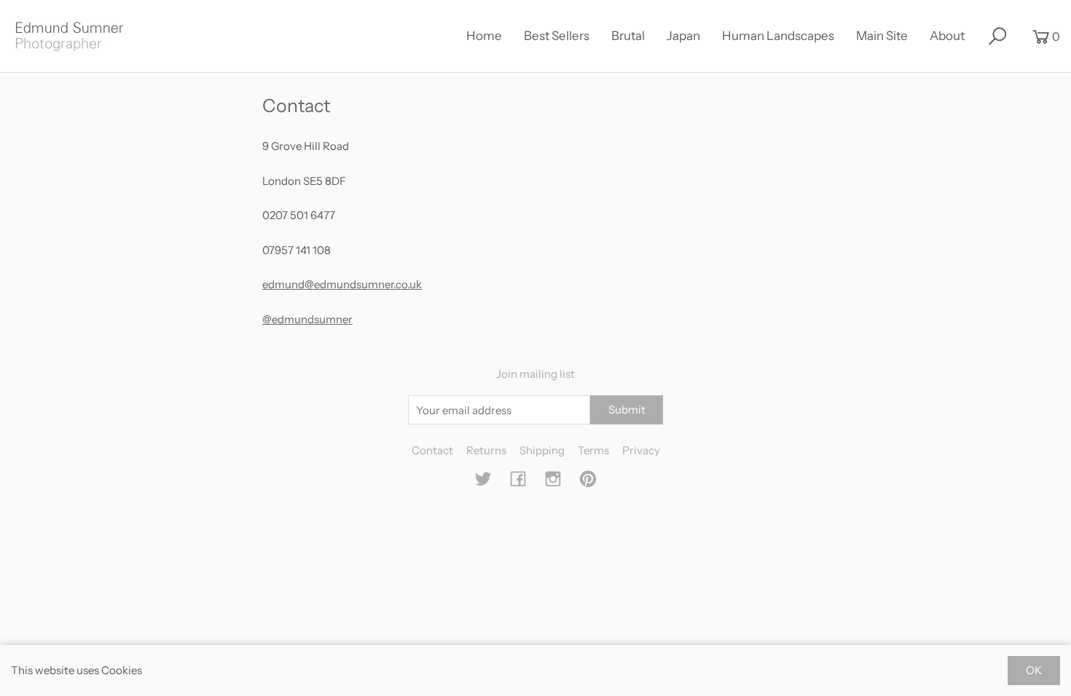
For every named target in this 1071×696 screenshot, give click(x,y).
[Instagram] (553, 483)
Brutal (628, 35)
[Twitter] (483, 483)
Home (484, 35)
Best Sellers (556, 35)
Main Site (882, 35)
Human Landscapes (778, 35)
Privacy (641, 450)
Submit (627, 409)
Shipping (542, 450)
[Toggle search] (997, 36)
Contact (432, 450)
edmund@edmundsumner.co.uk (342, 284)
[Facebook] (518, 483)
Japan (683, 35)
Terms (593, 450)
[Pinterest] (588, 483)
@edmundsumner (307, 319)
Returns (486, 450)
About (947, 35)
